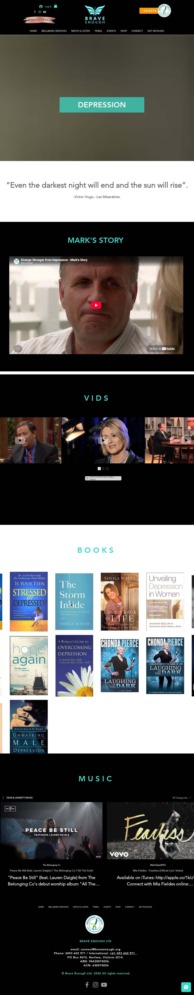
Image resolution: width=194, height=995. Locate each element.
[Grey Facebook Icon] (35, 12)
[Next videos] (190, 830)
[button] (55, 6)
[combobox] (181, 797)
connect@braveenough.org (100, 949)
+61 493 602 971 (123, 953)
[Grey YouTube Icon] (44, 12)
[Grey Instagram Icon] (40, 12)
